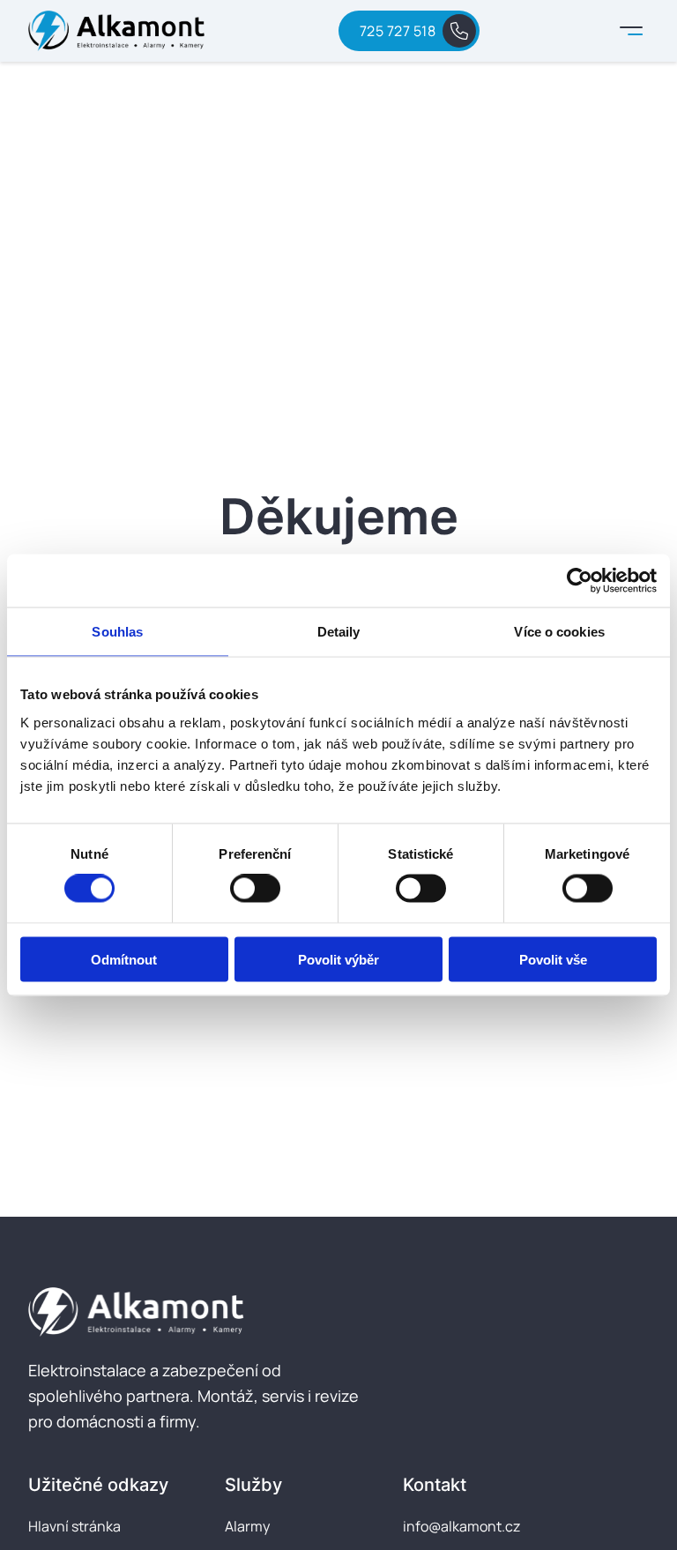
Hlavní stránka (74, 1526)
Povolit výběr (338, 958)
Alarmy (247, 1526)
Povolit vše (553, 958)
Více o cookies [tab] (559, 631)
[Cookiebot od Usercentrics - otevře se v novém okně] (579, 581)
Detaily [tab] (339, 631)
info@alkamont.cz (461, 1526)
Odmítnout (124, 958)
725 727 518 (398, 31)
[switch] (255, 889)
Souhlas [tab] (117, 631)
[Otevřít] (631, 30)
